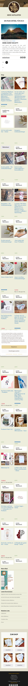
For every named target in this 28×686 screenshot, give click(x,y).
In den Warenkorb (19, 109)
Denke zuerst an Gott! (10, 43)
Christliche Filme (4, 619)
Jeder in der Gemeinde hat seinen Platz (14, 594)
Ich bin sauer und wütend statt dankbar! (12, 597)
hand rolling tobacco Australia (7, 606)
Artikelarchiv (3, 613)
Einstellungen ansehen (14, 351)
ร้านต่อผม (3, 600)
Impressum (15, 354)
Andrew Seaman (6, 39)
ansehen (8, 650)
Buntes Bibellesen (10, 600)
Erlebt (13, 41)
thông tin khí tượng (5, 603)
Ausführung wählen (5, 111)
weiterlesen (6, 57)
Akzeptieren (14, 346)
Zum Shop (14, 634)
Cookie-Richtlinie (9, 354)
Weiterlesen (5, 147)
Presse (2, 622)
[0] (25, 5)
